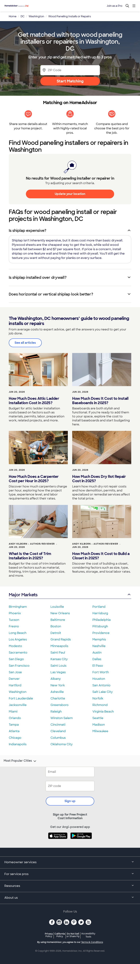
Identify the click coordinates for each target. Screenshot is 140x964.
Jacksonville (18, 705)
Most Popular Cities (18, 761)
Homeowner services (20, 862)
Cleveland (58, 731)
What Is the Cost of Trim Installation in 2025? (30, 556)
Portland (98, 607)
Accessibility (88, 935)
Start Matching (70, 81)
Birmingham (18, 607)
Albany (55, 679)
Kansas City (59, 659)
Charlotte (57, 698)
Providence (101, 633)
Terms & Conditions (92, 942)
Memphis (99, 639)
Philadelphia (101, 620)
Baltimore (57, 620)
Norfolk (97, 698)
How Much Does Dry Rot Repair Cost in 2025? (99, 478)
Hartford (15, 685)
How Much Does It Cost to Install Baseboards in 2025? (100, 400)
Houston (98, 679)
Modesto (15, 646)
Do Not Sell (73, 935)
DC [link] (22, 16)
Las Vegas (58, 672)
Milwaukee (100, 731)
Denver (14, 679)
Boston (55, 626)
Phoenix (15, 613)
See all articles (25, 343)
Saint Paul (57, 652)
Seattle (97, 718)
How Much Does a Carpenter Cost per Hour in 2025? (34, 478)
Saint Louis (58, 666)
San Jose (15, 672)
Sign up (70, 801)
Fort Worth (100, 672)
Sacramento (18, 652)
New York (57, 685)
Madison (98, 725)
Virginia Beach (103, 711)
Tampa (14, 725)
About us (11, 898)
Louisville (57, 607)
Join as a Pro (114, 5)
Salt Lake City (102, 692)
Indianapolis (17, 744)
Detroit (55, 633)
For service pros (16, 874)
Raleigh (56, 711)
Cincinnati (57, 725)
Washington (17, 692)
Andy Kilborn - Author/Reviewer (32, 543)
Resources (12, 886)
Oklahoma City (61, 744)
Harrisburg (100, 613)
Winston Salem (61, 718)
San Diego (16, 659)
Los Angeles (18, 639)
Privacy (49, 935)
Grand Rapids (60, 639)
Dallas (96, 659)
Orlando (15, 718)
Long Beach (17, 633)
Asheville (57, 692)
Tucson (14, 620)
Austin (97, 652)
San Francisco (19, 666)
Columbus (58, 738)
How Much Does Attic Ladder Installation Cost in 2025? (34, 400)
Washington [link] (36, 16)
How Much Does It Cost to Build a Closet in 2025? (100, 556)
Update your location (70, 194)
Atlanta (14, 731)
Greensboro (59, 705)
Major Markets (23, 595)
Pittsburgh (100, 626)
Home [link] (12, 16)
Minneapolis (59, 646)
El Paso (97, 666)
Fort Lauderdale (21, 698)
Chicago (15, 738)
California (60, 935)
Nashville (99, 646)
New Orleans (60, 613)
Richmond (100, 705)
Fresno (14, 626)
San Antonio (101, 685)
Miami (13, 711)
